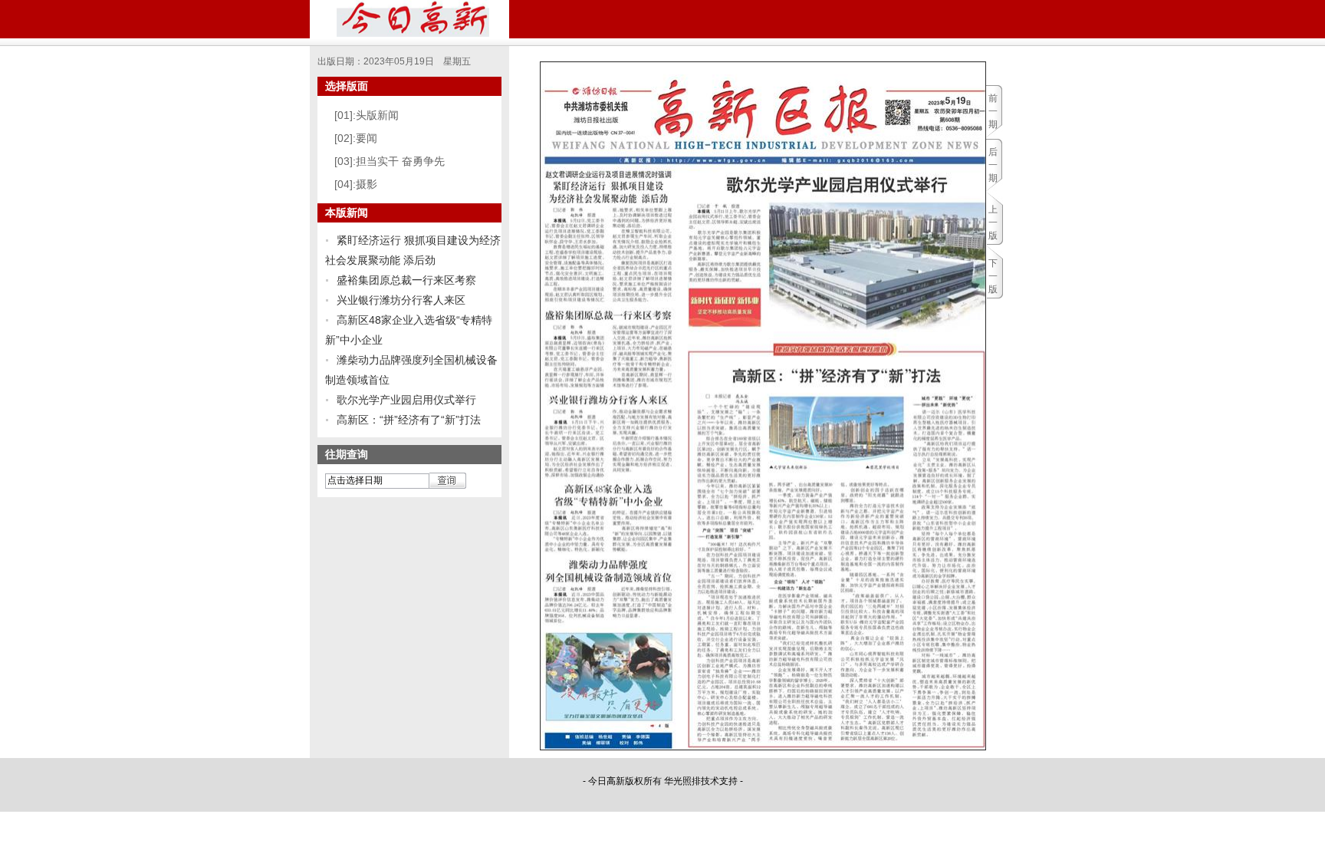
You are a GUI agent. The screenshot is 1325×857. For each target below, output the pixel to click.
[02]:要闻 (355, 138)
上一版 (993, 222)
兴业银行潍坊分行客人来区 (401, 300)
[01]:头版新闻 (366, 115)
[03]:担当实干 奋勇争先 (389, 161)
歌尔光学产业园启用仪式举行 (406, 400)
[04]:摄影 (355, 184)
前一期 (993, 111)
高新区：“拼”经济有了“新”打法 (409, 420)
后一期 (993, 165)
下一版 (993, 276)
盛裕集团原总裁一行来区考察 (406, 280)
